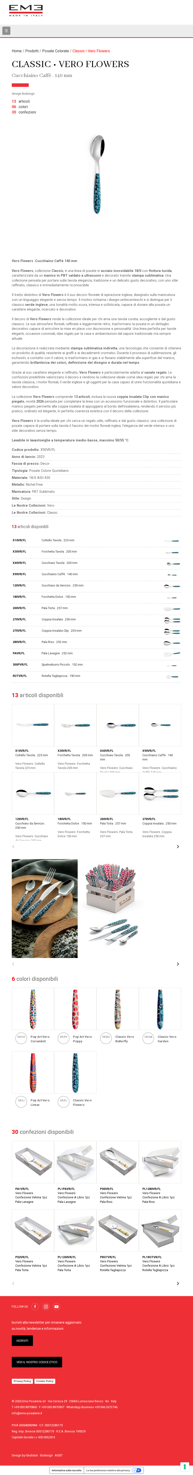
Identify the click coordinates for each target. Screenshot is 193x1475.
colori (20, 107)
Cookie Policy (44, 1381)
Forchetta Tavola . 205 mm (59, 551)
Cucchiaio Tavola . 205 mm (59, 563)
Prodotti (32, 51)
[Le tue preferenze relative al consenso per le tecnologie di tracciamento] (184, 1466)
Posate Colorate (55, 51)
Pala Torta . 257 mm (55, 608)
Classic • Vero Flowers (91, 51)
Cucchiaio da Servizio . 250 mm (63, 585)
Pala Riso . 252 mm (54, 642)
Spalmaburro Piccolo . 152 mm (62, 664)
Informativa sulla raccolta (66, 1470)
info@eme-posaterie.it (27, 1413)
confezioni (24, 112)
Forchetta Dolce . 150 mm (59, 596)
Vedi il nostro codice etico (36, 1362)
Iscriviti (22, 1340)
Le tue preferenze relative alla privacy (108, 1470)
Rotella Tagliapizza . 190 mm (61, 676)
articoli (21, 101)
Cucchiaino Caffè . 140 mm (60, 574)
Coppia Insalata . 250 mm (59, 619)
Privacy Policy (22, 1381)
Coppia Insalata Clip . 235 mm (62, 630)
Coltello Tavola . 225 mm (58, 540)
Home (17, 51)
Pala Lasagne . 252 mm (57, 653)
